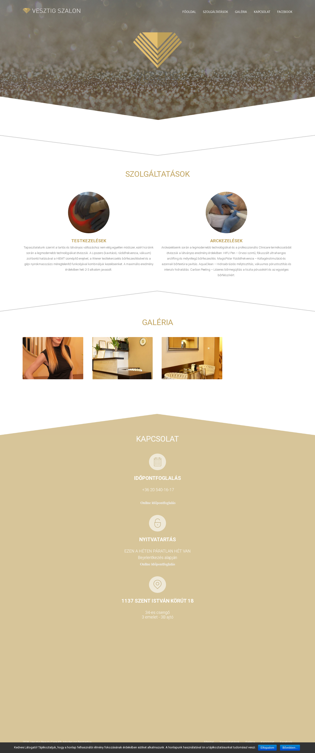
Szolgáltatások (215, 12)
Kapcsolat (262, 12)
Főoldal (189, 12)
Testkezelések (88, 240)
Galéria (241, 12)
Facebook (284, 12)
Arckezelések (226, 240)
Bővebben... (289, 747)
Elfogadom (267, 747)
